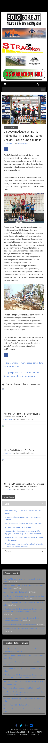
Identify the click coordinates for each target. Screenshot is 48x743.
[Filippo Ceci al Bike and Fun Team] (24, 426)
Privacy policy (33, 729)
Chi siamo (14, 729)
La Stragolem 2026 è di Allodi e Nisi (16, 592)
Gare (7, 503)
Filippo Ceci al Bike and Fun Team (18, 450)
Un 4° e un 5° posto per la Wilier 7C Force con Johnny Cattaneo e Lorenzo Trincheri (23, 485)
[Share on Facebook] (6, 149)
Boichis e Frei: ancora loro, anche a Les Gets (19, 624)
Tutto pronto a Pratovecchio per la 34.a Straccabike (23, 523)
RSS (20, 729)
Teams (8, 551)
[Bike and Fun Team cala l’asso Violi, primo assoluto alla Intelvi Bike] (24, 389)
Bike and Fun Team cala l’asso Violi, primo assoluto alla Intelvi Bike (22, 415)
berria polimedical (23, 143)
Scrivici (25, 729)
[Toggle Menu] (43, 90)
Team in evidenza (10, 127)
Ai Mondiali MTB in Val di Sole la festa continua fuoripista (23, 628)
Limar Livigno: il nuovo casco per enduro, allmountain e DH (23, 364)
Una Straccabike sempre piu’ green (18, 527)
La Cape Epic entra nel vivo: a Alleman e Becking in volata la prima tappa (21, 374)
